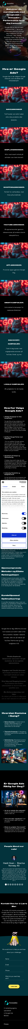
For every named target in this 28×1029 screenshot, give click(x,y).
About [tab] (23, 486)
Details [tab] (14, 486)
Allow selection (14, 540)
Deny (14, 545)
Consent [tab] (5, 486)
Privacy (6, 1024)
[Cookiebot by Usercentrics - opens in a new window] (19, 482)
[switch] (24, 518)
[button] (24, 3)
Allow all (14, 535)
